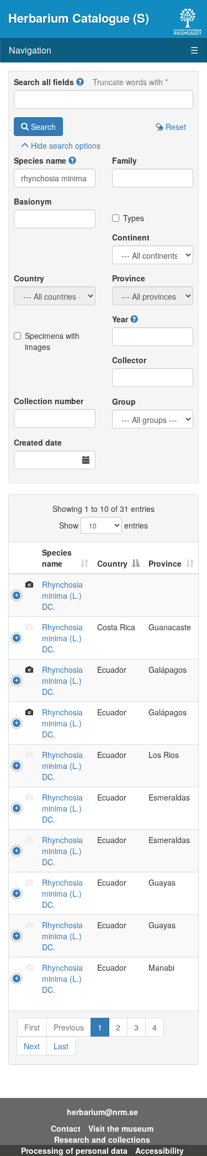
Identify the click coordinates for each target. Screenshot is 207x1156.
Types (133, 217)
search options (65, 145)
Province (128, 278)
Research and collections (102, 1139)
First (32, 1027)
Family (124, 160)
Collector (129, 359)
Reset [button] (174, 126)
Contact (66, 1128)
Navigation (103, 50)
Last (61, 1046)
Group (124, 401)
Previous (69, 1027)
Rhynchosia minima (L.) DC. (62, 595)
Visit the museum (120, 1128)
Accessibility (159, 1150)
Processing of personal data (74, 1150)
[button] (80, 81)
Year (120, 319)
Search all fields (44, 81)
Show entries (103, 525)
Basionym (32, 201)
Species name (40, 160)
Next (32, 1046)
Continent (131, 237)
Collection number (48, 400)
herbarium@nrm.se (102, 1111)
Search (42, 126)
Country (29, 278)
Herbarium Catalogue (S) (78, 18)
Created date (38, 442)
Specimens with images (52, 341)
